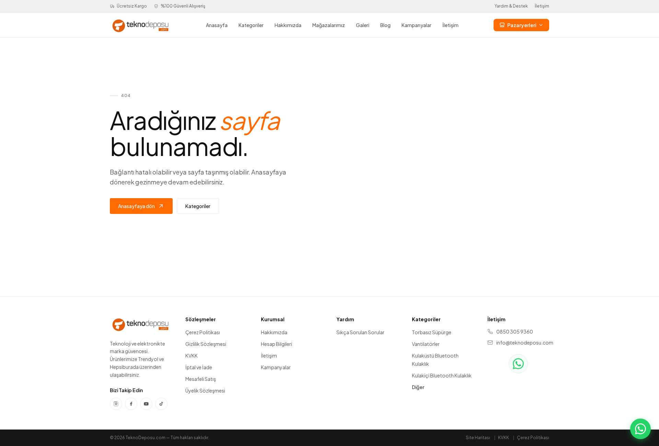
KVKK (191, 355)
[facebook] (131, 404)
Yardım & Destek (511, 6)
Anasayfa (217, 25)
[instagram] (116, 404)
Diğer (418, 387)
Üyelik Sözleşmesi (205, 390)
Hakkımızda (288, 25)
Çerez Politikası (202, 332)
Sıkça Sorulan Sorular (360, 332)
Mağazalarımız (328, 25)
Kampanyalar (416, 25)
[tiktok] (161, 404)
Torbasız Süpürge (431, 332)
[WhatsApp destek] (518, 363)
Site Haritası (478, 437)
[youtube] (146, 404)
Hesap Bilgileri (276, 344)
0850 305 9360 (514, 331)
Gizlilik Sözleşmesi (205, 344)
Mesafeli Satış (200, 379)
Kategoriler (251, 25)
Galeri (362, 25)
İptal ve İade (198, 367)
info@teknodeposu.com (522, 342)
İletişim (542, 6)
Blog (385, 25)
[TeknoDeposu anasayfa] (140, 25)
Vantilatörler (426, 344)
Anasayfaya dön (136, 206)
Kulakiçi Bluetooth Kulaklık (442, 375)
